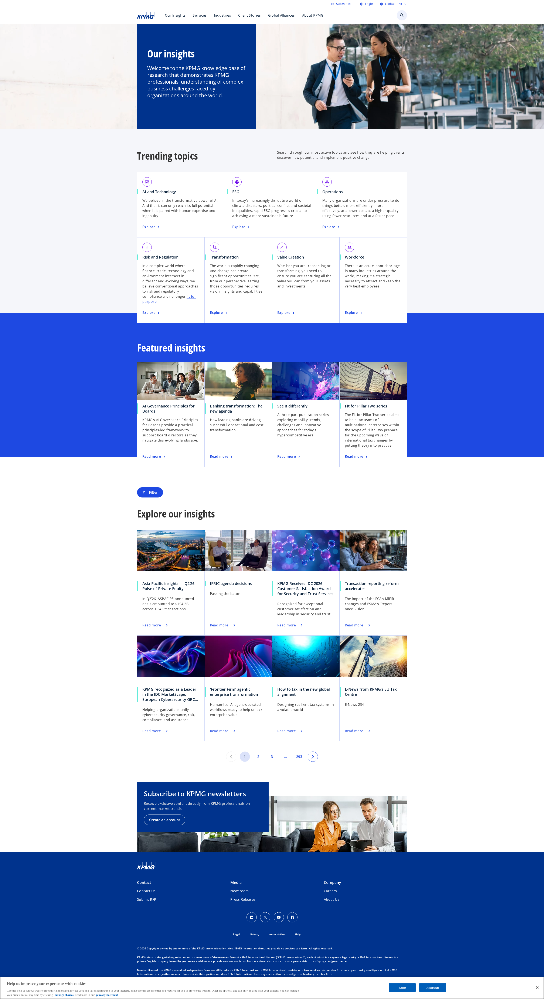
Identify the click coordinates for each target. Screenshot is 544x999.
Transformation (224, 257)
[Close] (537, 987)
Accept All (432, 987)
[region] (272, 988)
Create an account (164, 819)
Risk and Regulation (160, 257)
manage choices (64, 994)
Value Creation (290, 257)
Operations (332, 191)
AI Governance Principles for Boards (168, 408)
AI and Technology (159, 191)
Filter (150, 492)
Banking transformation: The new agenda (236, 408)
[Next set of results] (313, 757)
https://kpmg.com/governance (327, 961)
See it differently (292, 406)
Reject (402, 987)
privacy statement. (107, 994)
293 (299, 756)
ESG (235, 191)
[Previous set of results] (231, 757)
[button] (146, 899)
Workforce (354, 257)
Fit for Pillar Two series (366, 406)
